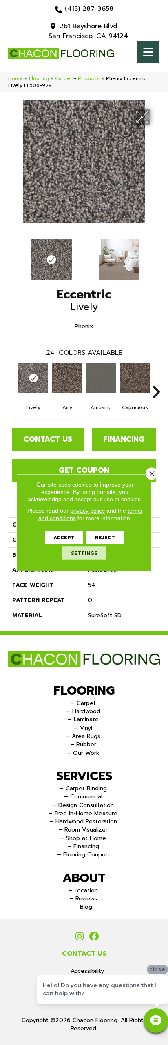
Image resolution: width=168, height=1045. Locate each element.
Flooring (39, 78)
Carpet (63, 78)
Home (15, 78)
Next (156, 255)
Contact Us (48, 439)
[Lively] (33, 378)
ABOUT (84, 878)
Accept (64, 537)
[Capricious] (135, 378)
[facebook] (94, 937)
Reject (105, 537)
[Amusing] (101, 378)
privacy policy (87, 510)
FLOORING (84, 690)
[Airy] (67, 378)
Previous (12, 255)
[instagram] (80, 937)
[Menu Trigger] (148, 52)
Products (89, 78)
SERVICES (84, 776)
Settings (84, 553)
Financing (123, 439)
